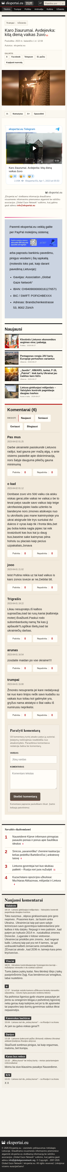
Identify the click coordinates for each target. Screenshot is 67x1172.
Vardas (14, 753)
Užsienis (60, 9)
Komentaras (17, 767)
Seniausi (43, 418)
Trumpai (17, 9)
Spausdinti (39, 114)
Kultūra (50, 9)
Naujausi (26, 418)
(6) (47, 35)
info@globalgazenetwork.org (22, 1160)
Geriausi (15, 426)
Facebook (15, 57)
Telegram (28, 57)
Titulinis (7, 9)
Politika (28, 9)
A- (7, 114)
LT (41, 3)
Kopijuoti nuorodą (14, 62)
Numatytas (18, 114)
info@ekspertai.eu (26, 205)
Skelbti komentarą (25, 796)
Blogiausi (32, 426)
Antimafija (38, 9)
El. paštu (41, 57)
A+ (28, 114)
